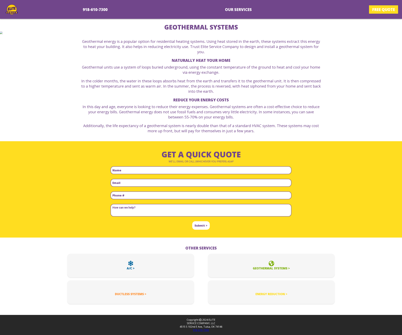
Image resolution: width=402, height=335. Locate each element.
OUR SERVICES (238, 9)
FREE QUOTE (383, 9)
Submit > (201, 225)
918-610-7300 (95, 9)
